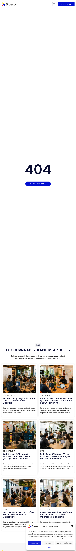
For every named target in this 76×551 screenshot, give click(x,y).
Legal (49, 547)
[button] (72, 526)
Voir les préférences (64, 543)
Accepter (34, 543)
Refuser (48, 543)
